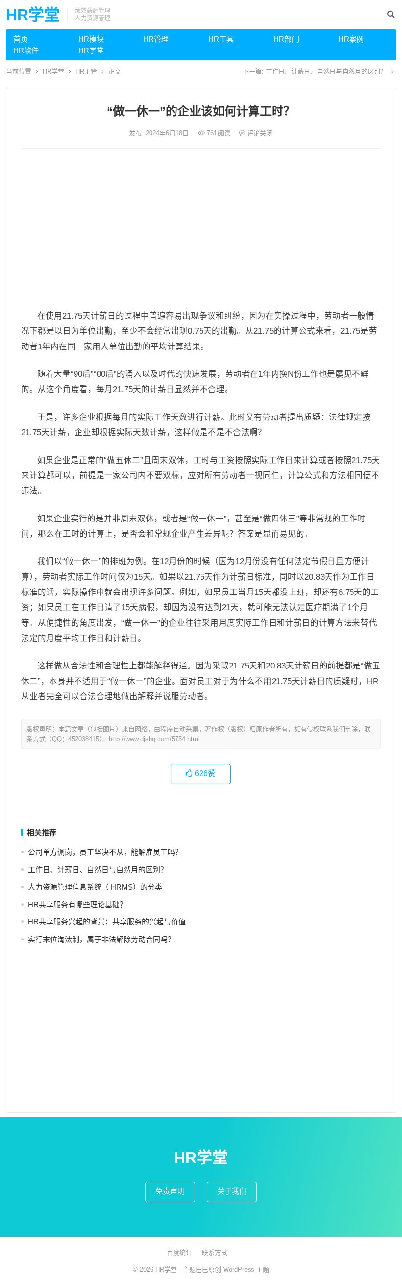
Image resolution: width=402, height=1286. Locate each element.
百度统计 (179, 1252)
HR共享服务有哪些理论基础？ (77, 904)
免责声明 (170, 1191)
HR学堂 (33, 15)
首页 (20, 39)
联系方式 (214, 1252)
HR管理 (156, 39)
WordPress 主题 (246, 1269)
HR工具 (221, 39)
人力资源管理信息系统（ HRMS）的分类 (95, 887)
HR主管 (86, 71)
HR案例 (351, 39)
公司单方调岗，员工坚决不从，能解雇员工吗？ (105, 852)
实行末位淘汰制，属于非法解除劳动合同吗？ (101, 939)
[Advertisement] (200, 229)
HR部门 (286, 39)
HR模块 (91, 39)
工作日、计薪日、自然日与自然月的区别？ (326, 71)
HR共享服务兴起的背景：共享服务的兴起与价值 (107, 921)
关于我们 (232, 1191)
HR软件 (26, 50)
